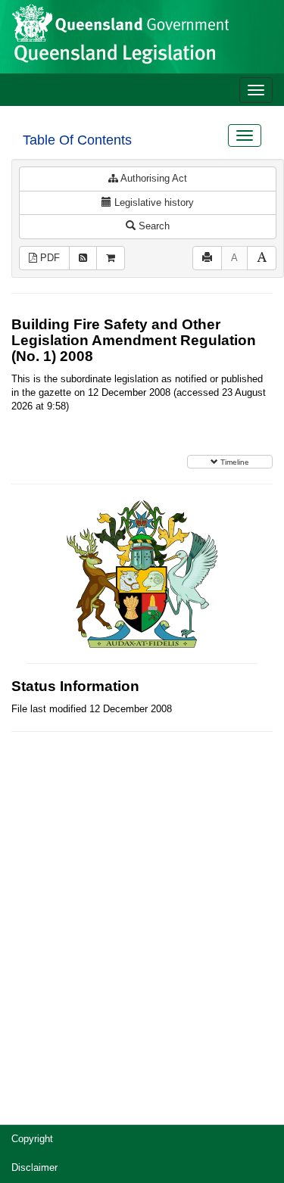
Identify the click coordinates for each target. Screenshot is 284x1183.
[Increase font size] (261, 258)
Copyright (32, 1138)
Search (153, 226)
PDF (48, 257)
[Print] (207, 258)
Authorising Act (152, 178)
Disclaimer (34, 1167)
